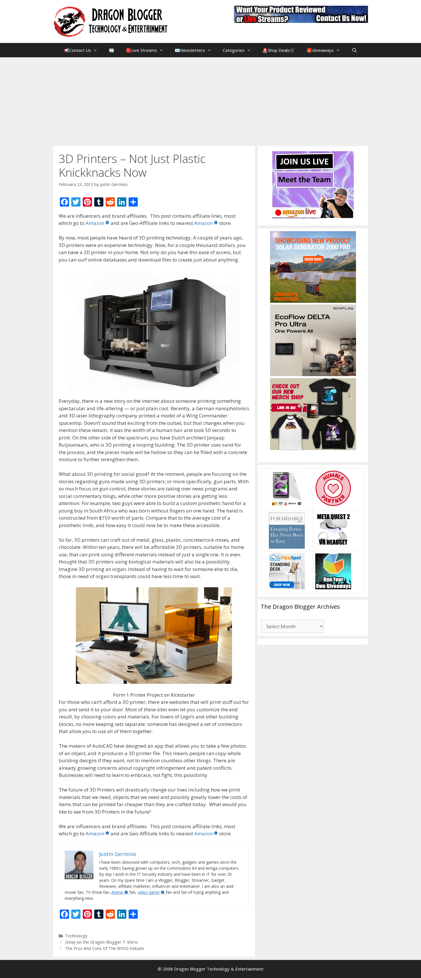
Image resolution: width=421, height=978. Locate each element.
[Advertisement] (210, 100)
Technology (76, 935)
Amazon (95, 223)
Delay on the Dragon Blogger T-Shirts (101, 942)
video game (149, 892)
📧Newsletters (190, 50)
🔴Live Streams (141, 50)
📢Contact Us (77, 50)
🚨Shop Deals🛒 (278, 50)
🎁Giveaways (320, 50)
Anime (117, 892)
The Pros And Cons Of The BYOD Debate (104, 948)
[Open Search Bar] (354, 50)
